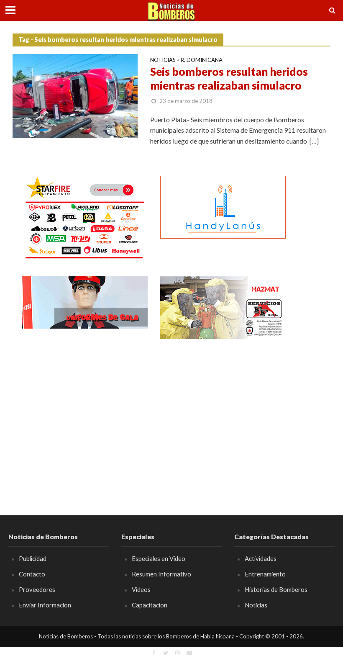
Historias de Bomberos (276, 589)
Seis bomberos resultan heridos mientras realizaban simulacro (229, 79)
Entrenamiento (265, 574)
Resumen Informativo (161, 574)
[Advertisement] (85, 408)
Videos (141, 589)
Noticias (163, 60)
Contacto (32, 574)
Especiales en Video (158, 558)
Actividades (260, 558)
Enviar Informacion (45, 605)
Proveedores (37, 589)
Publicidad (32, 558)
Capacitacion (149, 605)
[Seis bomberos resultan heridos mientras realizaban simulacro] (75, 95)
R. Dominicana (202, 60)
